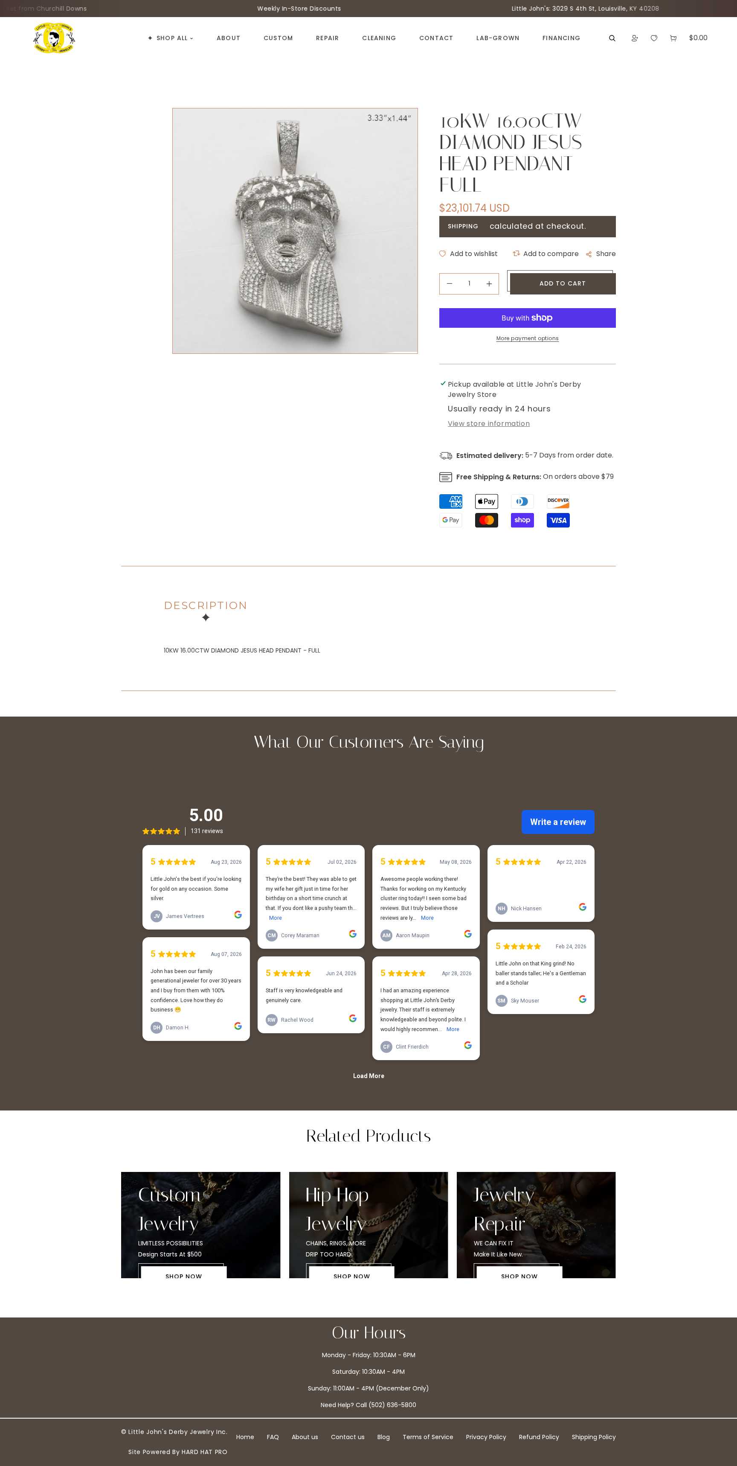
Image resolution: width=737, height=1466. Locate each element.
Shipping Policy (594, 1437)
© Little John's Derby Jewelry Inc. (174, 1432)
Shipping (463, 226)
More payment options (527, 338)
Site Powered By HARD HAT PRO (178, 1452)
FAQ (273, 1437)
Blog (383, 1437)
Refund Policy (539, 1437)
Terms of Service (428, 1437)
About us (305, 1437)
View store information (489, 423)
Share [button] (606, 254)
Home (245, 1437)
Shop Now (183, 1276)
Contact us (348, 1437)
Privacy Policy (486, 1437)
